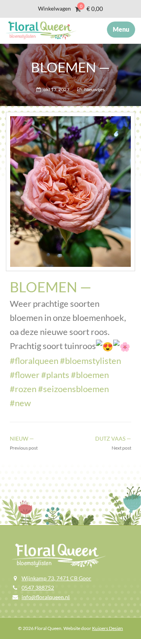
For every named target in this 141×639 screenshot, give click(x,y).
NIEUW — (22, 438)
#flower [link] (25, 374)
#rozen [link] (23, 388)
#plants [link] (55, 374)
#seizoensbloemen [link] (73, 388)
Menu (121, 29)
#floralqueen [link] (34, 360)
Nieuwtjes (94, 89)
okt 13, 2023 (56, 89)
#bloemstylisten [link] (90, 360)
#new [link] (20, 403)
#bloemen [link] (90, 374)
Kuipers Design (107, 628)
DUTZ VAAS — (113, 438)
